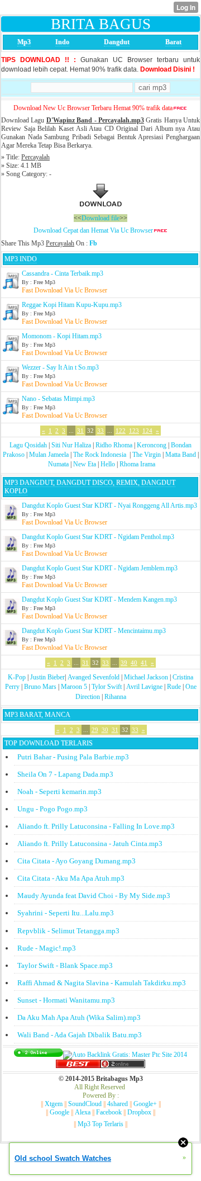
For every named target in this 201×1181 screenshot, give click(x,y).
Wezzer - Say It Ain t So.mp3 (60, 367)
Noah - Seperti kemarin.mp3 (59, 791)
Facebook (109, 1112)
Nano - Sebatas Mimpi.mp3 (58, 399)
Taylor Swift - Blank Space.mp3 (65, 965)
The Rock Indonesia (100, 455)
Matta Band (180, 455)
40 (134, 662)
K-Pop (17, 677)
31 (80, 430)
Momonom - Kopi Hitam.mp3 (62, 336)
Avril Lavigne (144, 687)
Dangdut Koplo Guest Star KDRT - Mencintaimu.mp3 (94, 631)
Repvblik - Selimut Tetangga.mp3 (68, 931)
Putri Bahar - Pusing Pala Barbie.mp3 (73, 757)
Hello (107, 464)
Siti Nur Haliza (71, 445)
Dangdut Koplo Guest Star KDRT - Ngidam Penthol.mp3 (98, 537)
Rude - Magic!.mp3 (46, 948)
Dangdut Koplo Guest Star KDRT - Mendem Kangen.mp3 (99, 599)
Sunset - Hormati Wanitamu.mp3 (66, 1000)
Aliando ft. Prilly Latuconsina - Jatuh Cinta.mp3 (89, 843)
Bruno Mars (40, 687)
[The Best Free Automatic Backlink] (78, 1066)
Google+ (145, 1104)
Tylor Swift (107, 687)
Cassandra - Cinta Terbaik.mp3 (62, 273)
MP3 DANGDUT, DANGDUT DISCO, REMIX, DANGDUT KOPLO (89, 487)
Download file (100, 218)
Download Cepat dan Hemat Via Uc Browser (93, 230)
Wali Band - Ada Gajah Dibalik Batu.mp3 (79, 1035)
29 (95, 729)
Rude (174, 687)
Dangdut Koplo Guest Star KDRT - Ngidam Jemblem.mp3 (100, 568)
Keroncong (151, 445)
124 (147, 430)
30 (105, 729)
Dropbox (139, 1112)
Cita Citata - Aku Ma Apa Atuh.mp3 (71, 878)
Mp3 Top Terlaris (100, 1124)
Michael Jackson (146, 677)
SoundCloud (85, 1104)
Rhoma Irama (137, 464)
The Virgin (146, 455)
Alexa (82, 1112)
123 (134, 430)
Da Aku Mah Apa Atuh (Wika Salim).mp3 (79, 1017)
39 (124, 662)
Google (59, 1112)
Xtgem (54, 1104)
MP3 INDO (20, 259)
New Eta (84, 464)
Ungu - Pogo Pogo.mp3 (52, 809)
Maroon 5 (74, 687)
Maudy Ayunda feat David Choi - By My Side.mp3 (93, 895)
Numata (58, 464)
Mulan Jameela (49, 455)
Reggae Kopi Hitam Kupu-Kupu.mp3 (72, 305)
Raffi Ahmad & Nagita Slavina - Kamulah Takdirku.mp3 (101, 983)
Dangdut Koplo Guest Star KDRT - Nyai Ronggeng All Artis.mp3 (109, 505)
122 (121, 430)
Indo (62, 42)
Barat (173, 42)
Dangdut (117, 42)
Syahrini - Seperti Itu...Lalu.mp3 (65, 913)
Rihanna (115, 697)
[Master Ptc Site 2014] (125, 1055)
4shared (117, 1104)
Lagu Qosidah (28, 445)
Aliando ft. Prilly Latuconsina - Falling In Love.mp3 (96, 826)
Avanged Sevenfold (93, 677)
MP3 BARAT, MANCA (37, 715)
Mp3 (24, 42)
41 (144, 662)
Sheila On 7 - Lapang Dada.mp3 (65, 774)
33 (100, 430)
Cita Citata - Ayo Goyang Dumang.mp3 (76, 861)
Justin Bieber (47, 677)
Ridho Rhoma (113, 445)
